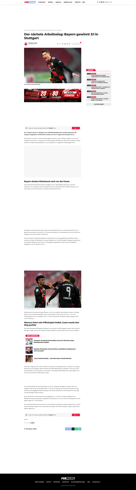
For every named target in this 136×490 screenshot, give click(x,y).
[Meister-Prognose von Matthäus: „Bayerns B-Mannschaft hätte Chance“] (29, 350)
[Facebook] (97, 2)
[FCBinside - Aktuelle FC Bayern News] (30, 2)
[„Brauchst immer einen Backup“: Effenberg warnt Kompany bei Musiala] (98, 81)
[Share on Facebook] (63, 44)
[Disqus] (52, 451)
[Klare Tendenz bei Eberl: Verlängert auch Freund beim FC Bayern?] (98, 75)
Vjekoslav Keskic (32, 43)
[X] (99, 2)
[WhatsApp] (109, 2)
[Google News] (103, 2)
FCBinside (26, 30)
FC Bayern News (93, 73)
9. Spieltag (32, 422)
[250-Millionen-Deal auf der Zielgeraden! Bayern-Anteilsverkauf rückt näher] (98, 92)
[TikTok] (107, 2)
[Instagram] (105, 2)
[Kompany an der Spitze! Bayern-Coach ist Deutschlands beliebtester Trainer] (29, 341)
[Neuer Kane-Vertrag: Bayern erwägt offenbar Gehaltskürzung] (98, 98)
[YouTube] (101, 2)
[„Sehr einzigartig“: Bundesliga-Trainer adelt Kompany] (98, 86)
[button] (111, 2)
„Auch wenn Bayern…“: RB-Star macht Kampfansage (52, 358)
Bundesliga (32, 30)
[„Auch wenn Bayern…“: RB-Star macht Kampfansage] (29, 358)
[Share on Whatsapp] (67, 44)
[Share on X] (65, 44)
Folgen (75, 128)
